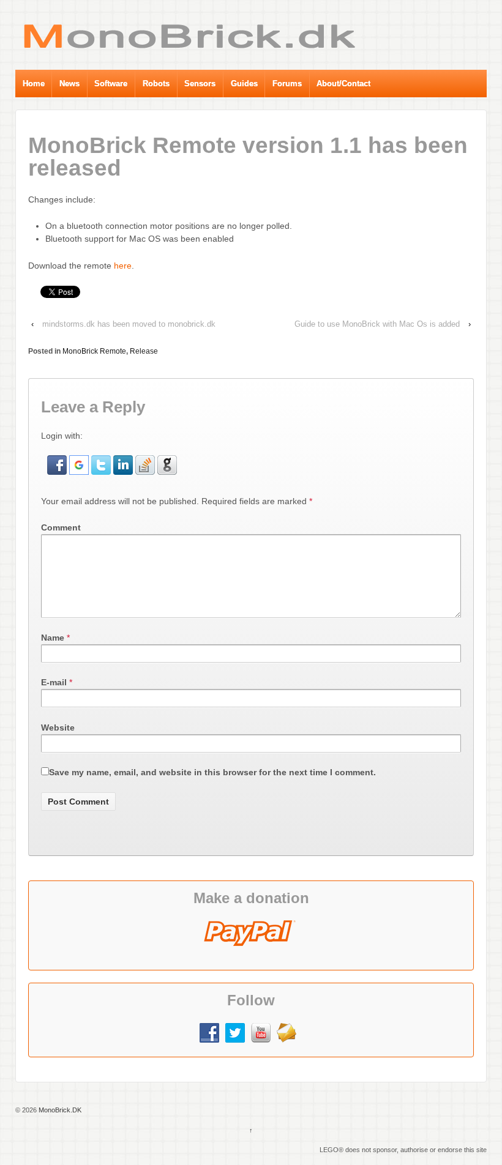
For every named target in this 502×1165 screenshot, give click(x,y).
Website (58, 727)
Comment (61, 527)
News (69, 83)
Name (52, 637)
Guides (244, 83)
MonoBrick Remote (94, 351)
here (121, 265)
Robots (156, 83)
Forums (287, 83)
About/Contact (343, 83)
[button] (58, 464)
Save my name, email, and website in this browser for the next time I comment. (212, 772)
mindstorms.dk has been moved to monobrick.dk (128, 324)
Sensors (199, 83)
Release (144, 351)
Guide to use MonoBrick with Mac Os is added (377, 324)
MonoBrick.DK (59, 1110)
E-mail (54, 682)
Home (34, 83)
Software (110, 83)
